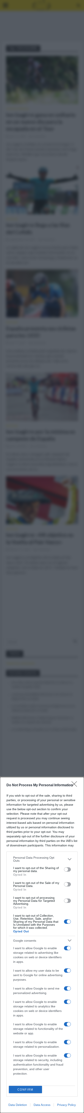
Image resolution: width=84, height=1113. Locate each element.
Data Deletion (17, 1105)
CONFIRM (25, 1089)
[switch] (67, 869)
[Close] (76, 785)
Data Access (42, 1105)
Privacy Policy (66, 1105)
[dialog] (42, 945)
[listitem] (42, 859)
